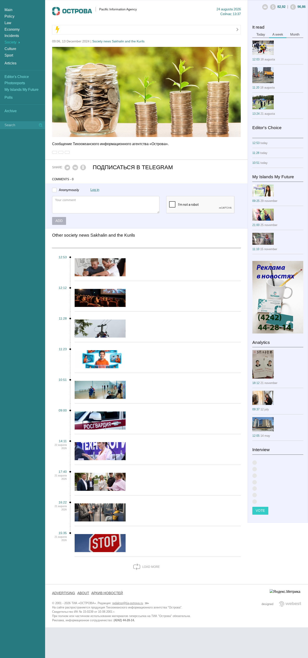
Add (59, 221)
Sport (9, 55)
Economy (12, 29)
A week (277, 34)
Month (294, 34)
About (83, 593)
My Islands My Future (22, 89)
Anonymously (69, 190)
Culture (10, 49)
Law (8, 23)
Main (8, 10)
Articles (10, 63)
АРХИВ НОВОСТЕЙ (107, 593)
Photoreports (15, 83)
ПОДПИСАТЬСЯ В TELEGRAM (133, 167)
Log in (94, 190)
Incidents (12, 36)
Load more (150, 567)
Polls (9, 97)
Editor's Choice (17, 77)
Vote (260, 510)
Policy (9, 16)
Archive (11, 111)
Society (10, 42)
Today (260, 34)
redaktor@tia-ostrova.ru (127, 603)
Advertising (63, 593)
